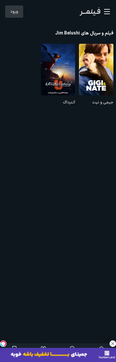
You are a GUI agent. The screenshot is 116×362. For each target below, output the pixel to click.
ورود (14, 11)
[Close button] (113, 343)
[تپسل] (3, 343)
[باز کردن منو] (107, 11)
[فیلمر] (90, 11)
